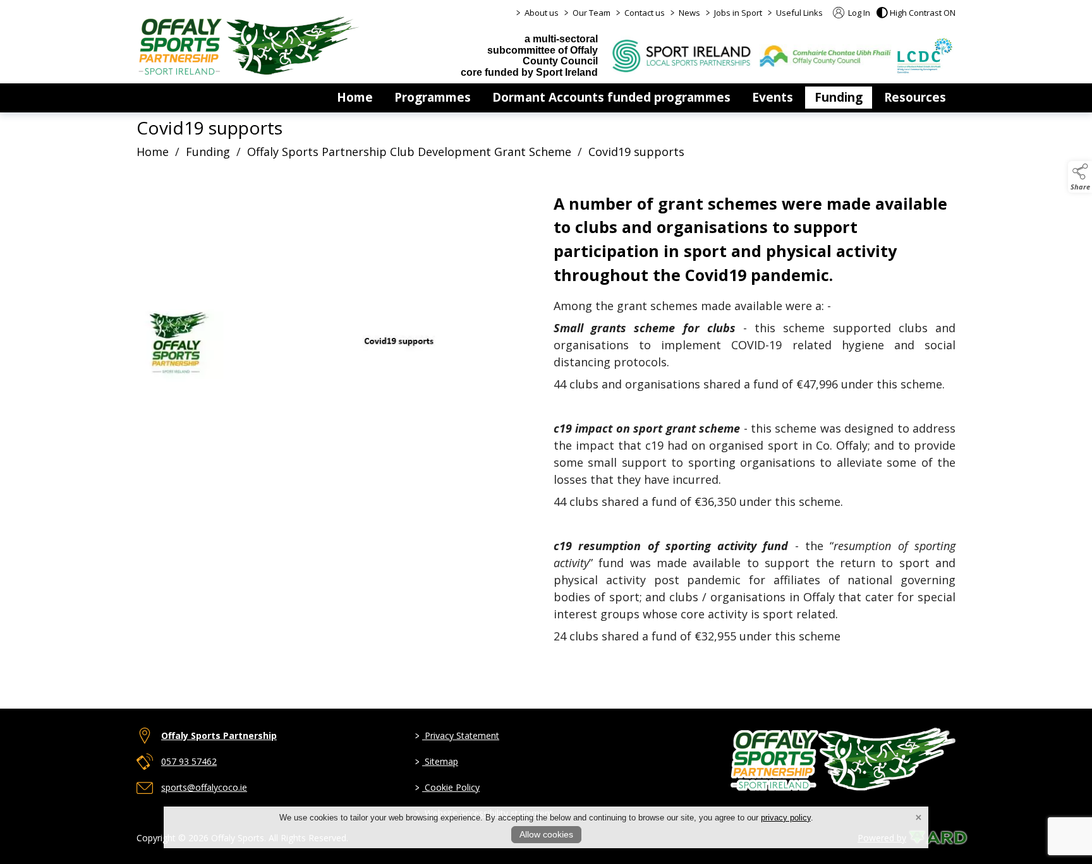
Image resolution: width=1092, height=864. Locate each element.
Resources (915, 97)
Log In (858, 12)
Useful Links (799, 12)
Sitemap (436, 761)
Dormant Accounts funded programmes (611, 97)
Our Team (591, 12)
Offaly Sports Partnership (219, 735)
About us (542, 12)
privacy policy (786, 817)
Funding (839, 97)
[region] (546, 432)
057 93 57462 (189, 761)
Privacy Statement (457, 735)
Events (772, 97)
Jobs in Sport (738, 12)
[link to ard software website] (932, 838)
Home (355, 97)
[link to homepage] (248, 45)
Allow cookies (546, 834)
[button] (916, 12)
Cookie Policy (447, 787)
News (689, 12)
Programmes (432, 97)
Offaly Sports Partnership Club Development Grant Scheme (409, 151)
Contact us (644, 12)
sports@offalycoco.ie (204, 787)
